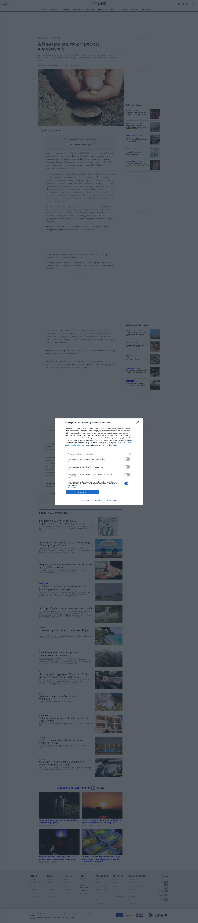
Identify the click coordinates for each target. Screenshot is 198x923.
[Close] (138, 423)
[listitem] (99, 454)
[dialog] (99, 461)
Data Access (99, 500)
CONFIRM (82, 492)
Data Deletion (86, 500)
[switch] (127, 459)
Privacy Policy (112, 500)
